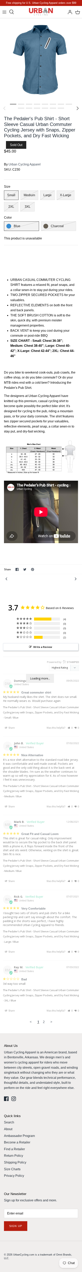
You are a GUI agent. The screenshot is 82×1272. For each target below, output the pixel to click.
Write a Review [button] (42, 647)
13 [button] (53, 108)
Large (47, 195)
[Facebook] (6, 1098)
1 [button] (13, 104)
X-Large (65, 195)
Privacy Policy (14, 1175)
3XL (27, 206)
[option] (41, 59)
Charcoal (57, 226)
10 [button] (29, 108)
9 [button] (21, 108)
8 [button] (69, 104)
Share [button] (11, 727)
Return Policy (13, 1155)
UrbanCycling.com (23, 1254)
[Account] (68, 12)
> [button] (51, 1021)
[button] (70, 727)
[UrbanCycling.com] (41, 12)
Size (7, 186)
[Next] (77, 108)
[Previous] (4, 108)
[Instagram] (13, 1098)
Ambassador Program (19, 1135)
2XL (11, 206)
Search (9, 1122)
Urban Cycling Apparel (25, 164)
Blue (17, 226)
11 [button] (37, 108)
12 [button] (45, 108)
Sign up (15, 1226)
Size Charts (12, 1169)
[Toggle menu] (4, 12)
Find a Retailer (14, 1149)
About (8, 1129)
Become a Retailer (17, 1142)
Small (11, 195)
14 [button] (61, 108)
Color (8, 217)
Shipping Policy (15, 1162)
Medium (29, 195)
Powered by (63, 662)
